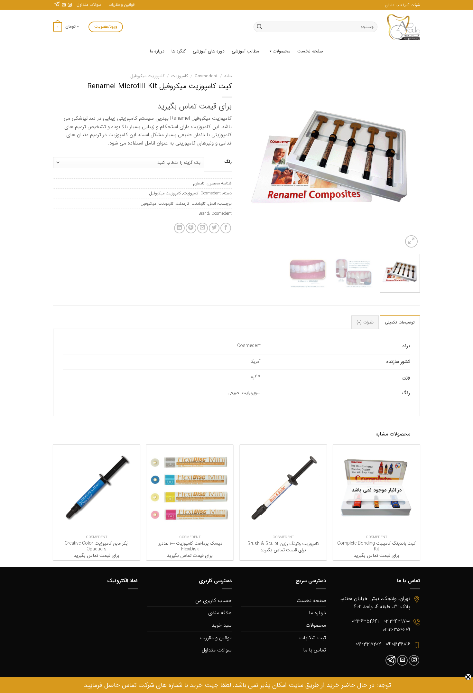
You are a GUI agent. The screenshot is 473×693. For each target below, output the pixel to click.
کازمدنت (182, 204)
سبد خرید (222, 625)
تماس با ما (314, 650)
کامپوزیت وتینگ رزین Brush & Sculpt (283, 544)
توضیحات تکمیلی (400, 322)
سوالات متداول (89, 5)
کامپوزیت (179, 76)
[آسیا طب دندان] (403, 27)
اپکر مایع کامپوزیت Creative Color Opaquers (96, 547)
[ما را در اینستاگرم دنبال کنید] (70, 5)
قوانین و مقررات (121, 5)
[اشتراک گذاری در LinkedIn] (179, 228)
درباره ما (157, 51)
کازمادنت (198, 204)
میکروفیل (148, 204)
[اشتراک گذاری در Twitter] (214, 228)
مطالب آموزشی (245, 51)
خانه (228, 76)
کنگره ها (179, 51)
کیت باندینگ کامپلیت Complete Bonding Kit (376, 547)
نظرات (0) (365, 322)
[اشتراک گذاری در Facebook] (225, 228)
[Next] (248, 160)
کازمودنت (165, 204)
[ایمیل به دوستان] (202, 228)
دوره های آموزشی (209, 51)
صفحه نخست (310, 51)
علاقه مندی (220, 613)
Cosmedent (206, 76)
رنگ (228, 162)
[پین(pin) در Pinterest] (191, 228)
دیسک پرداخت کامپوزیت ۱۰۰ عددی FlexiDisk (189, 547)
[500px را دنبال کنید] (57, 5)
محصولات (281, 51)
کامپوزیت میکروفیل (147, 76)
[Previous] (408, 160)
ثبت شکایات (312, 638)
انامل (212, 204)
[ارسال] (259, 27)
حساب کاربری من (213, 600)
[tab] (400, 322)
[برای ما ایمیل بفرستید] (64, 5)
